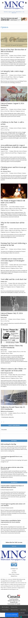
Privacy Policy (5, 609)
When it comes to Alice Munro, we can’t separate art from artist (13, 370)
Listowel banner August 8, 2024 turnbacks (12, 104)
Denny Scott (5, 524)
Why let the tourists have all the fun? (12, 224)
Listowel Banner (18, 55)
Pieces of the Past (5, 57)
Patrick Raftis (4, 149)
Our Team (14, 572)
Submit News (14, 576)
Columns (11, 55)
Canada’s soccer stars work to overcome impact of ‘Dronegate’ (13, 260)
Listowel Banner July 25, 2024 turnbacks (12, 314)
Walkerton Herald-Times (7, 77)
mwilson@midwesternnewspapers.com (9, 589)
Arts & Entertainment (14, 206)
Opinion (24, 55)
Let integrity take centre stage (12, 71)
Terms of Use (14, 607)
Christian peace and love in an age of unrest (13, 168)
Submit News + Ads (20, 11)
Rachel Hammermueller (7, 372)
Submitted (3, 107)
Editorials (16, 151)
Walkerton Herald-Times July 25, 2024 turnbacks (13, 408)
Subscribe (14, 12)
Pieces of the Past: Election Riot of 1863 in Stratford (13, 50)
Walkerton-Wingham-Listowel (17, 57)
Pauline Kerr (4, 73)
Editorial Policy (14, 609)
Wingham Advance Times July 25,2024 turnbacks (12, 346)
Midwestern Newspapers (7, 411)
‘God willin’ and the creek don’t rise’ (14, 279)
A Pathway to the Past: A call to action (12, 123)
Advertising (23, 609)
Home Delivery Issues (14, 574)
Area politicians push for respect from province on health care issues (14, 146)
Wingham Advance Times (11, 78)
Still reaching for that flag (8, 444)
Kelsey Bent (4, 204)
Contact (14, 570)
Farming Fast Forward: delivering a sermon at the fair (14, 244)
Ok (21, 617)
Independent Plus (18, 228)
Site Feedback (5, 607)
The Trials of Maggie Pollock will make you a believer (13, 202)
